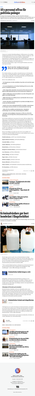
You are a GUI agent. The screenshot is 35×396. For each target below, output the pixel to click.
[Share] (33, 20)
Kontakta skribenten (5, 171)
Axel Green (5, 223)
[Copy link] (32, 20)
